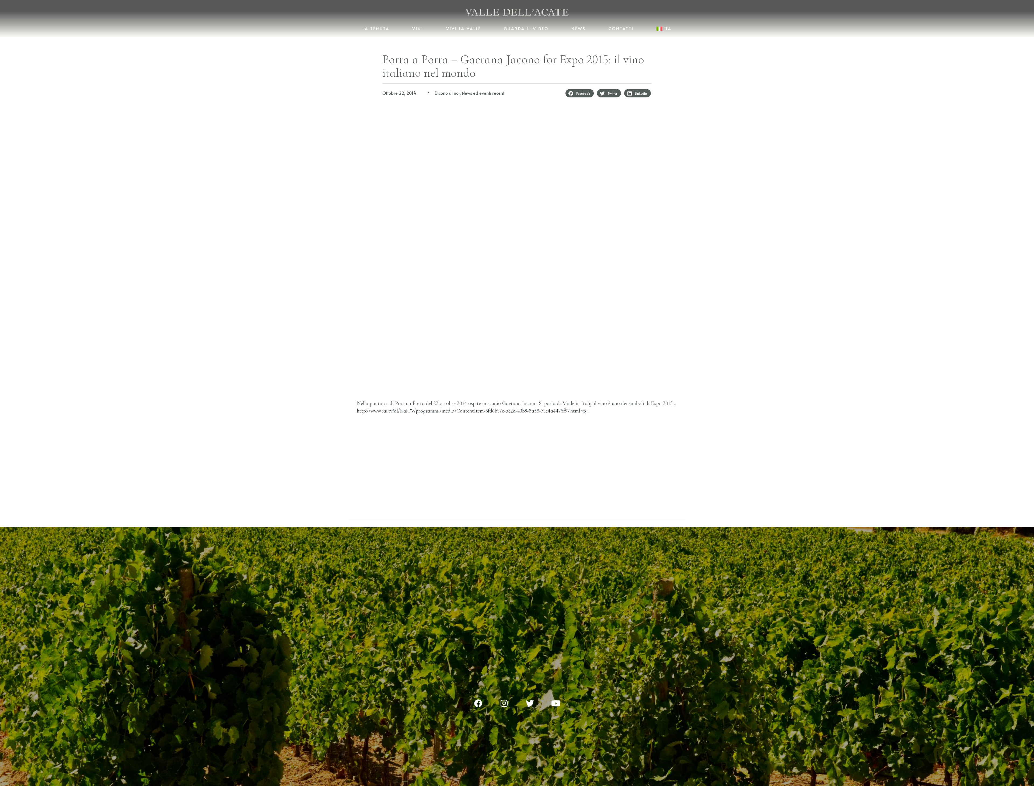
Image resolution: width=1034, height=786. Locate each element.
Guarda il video (526, 28)
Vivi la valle (463, 28)
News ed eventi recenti (483, 93)
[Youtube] (556, 703)
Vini (417, 28)
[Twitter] (530, 703)
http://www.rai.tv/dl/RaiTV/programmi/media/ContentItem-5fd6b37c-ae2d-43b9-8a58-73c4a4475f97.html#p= (472, 411)
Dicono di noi (447, 93)
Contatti (621, 28)
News (578, 28)
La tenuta (375, 28)
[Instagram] (504, 703)
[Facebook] (478, 703)
